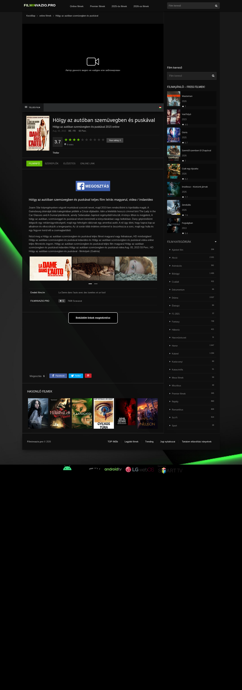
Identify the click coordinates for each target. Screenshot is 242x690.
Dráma (175, 298)
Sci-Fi (174, 417)
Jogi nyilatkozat (167, 441)
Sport (174, 425)
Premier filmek (97, 6)
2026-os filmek (141, 6)
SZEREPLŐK (51, 163)
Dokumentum (178, 289)
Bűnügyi (176, 274)
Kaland (175, 353)
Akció (174, 258)
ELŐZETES (69, 163)
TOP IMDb (113, 441)
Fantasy (176, 321)
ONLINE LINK (87, 163)
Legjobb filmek (131, 441)
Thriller (56, 153)
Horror (175, 346)
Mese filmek (178, 377)
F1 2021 (176, 314)
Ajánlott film (177, 250)
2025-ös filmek (119, 6)
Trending (149, 441)
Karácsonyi (177, 361)
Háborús (176, 330)
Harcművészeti (179, 337)
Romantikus (177, 409)
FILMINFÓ (34, 163)
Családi (175, 282)
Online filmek (76, 6)
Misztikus (176, 385)
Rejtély (175, 401)
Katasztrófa (177, 369)
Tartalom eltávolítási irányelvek (197, 441)
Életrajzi (176, 305)
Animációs (177, 266)
